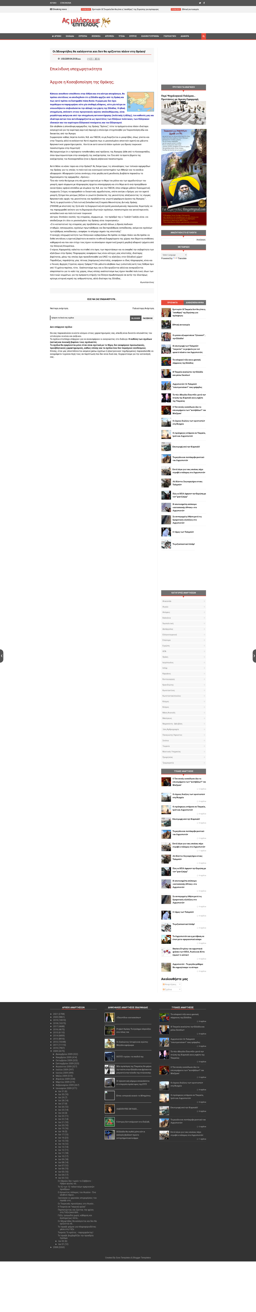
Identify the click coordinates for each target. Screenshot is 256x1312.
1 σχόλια (202, 851)
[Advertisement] (159, 22)
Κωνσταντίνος (169, 690)
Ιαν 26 (61, 1107)
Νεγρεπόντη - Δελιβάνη (172, 724)
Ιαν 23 (61, 1116)
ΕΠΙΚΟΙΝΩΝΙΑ (65, 3)
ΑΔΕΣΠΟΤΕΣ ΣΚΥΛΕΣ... (127, 1109)
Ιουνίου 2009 (62, 1073)
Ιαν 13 (61, 1147)
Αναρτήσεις (170, 984)
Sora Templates (123, 1257)
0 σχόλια (202, 801)
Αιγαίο (165, 607)
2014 (56, 1035)
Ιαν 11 (61, 1153)
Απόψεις (109, 36)
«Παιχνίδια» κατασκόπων (128, 1017)
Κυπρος (133, 36)
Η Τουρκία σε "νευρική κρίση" (72, 1206)
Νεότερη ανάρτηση (59, 308)
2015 (56, 1032)
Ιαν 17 (61, 1134)
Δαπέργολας (168, 629)
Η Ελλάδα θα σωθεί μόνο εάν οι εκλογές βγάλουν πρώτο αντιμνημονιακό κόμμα (130, 1134)
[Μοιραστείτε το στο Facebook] (96, 59)
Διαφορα (185, 36)
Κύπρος (166, 707)
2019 (56, 1020)
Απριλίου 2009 (63, 1079)
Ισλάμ (165, 668)
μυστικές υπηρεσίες (172, 752)
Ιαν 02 (61, 1241)
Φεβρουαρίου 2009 (65, 1085)
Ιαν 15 (61, 1141)
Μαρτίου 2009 (63, 1082)
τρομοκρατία (168, 763)
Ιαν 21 (61, 1122)
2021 (56, 1014)
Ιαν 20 (61, 1125)
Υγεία (121, 36)
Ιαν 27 (61, 1103)
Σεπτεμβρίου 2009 (65, 1063)
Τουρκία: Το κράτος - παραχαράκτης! (75, 1232)
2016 (56, 1029)
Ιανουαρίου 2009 (64, 1088)
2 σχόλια (202, 789)
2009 (56, 1051)
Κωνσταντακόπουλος (172, 696)
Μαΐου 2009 (62, 1076)
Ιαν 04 (61, 1175)
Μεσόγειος (167, 718)
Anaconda (167, 601)
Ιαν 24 (61, 1113)
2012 (56, 1042)
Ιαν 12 (61, 1150)
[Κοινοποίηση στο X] (93, 59)
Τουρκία (166, 746)
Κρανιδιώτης (168, 685)
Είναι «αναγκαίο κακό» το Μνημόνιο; (133, 1095)
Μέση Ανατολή (169, 713)
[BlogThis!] (91, 59)
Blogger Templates (142, 1257)
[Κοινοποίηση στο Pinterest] (98, 59)
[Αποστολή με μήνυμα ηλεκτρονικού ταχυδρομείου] (88, 59)
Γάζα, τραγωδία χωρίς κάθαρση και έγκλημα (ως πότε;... (75, 1216)
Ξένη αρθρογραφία (171, 729)
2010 (56, 1048)
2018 (56, 1023)
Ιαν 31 (61, 1091)
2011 (56, 1045)
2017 (56, 1026)
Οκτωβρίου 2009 (64, 1060)
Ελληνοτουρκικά (149, 36)
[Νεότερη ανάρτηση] (1, 656)
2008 (56, 1247)
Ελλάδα (69, 36)
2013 (56, 1039)
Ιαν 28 (61, 1100)
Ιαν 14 (61, 1144)
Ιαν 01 (61, 1244)
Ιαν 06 (61, 1168)
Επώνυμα (167, 640)
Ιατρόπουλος (168, 662)
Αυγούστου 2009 (64, 1066)
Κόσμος (95, 36)
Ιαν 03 (61, 1178)
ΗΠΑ (164, 651)
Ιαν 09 (61, 1159)
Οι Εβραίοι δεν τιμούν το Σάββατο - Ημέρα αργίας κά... (75, 1182)
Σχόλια (168, 989)
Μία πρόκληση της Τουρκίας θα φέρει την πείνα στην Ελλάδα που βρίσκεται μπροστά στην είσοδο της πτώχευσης (133, 1069)
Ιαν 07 (61, 1165)
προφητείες (168, 757)
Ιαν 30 (61, 1094)
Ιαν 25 (61, 1110)
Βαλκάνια (167, 618)
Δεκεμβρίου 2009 (64, 1054)
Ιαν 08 (61, 1162)
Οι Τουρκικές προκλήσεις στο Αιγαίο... (76, 1203)
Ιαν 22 (61, 1119)
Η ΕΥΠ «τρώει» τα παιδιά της (129, 1056)
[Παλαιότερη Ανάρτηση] (254, 656)
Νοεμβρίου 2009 (64, 1057)
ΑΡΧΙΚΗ (53, 3)
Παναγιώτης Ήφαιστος (172, 735)
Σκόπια (166, 740)
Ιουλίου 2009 (62, 1069)
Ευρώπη (82, 36)
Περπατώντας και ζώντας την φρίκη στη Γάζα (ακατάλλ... (75, 1211)
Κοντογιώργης (169, 679)
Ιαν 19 (61, 1128)
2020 (56, 1017)
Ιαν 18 (61, 1131)
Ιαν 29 (61, 1097)
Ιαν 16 (61, 1137)
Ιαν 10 (61, 1156)
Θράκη (165, 657)
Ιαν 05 (61, 1172)
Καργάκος (167, 674)
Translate (182, 258)
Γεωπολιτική (170, 36)
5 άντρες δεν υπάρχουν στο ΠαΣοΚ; (133, 1121)
